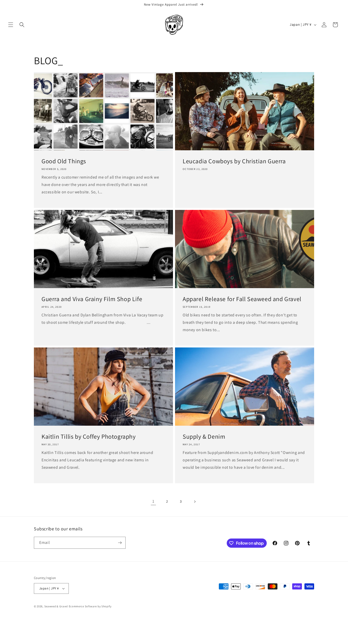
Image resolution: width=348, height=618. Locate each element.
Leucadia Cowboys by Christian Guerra (234, 161)
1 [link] (153, 501)
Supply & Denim (204, 436)
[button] (10, 24)
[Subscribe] (119, 543)
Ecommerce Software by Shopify (90, 606)
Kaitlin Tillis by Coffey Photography (89, 436)
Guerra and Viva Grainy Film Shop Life (92, 299)
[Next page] (194, 501)
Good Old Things (64, 161)
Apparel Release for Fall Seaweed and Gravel (242, 299)
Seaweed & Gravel (56, 606)
